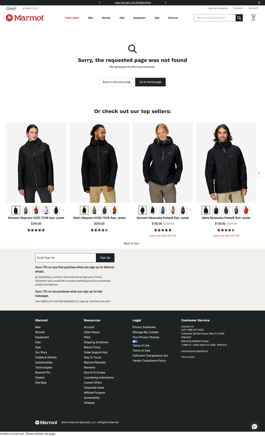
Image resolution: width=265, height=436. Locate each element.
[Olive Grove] (26, 210)
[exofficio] (30, 8)
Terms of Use (140, 345)
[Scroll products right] (259, 173)
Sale (156, 17)
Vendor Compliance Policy (149, 360)
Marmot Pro (42, 372)
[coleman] (12, 8)
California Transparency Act (150, 355)
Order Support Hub (95, 352)
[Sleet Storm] (46, 210)
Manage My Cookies (145, 332)
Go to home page (150, 82)
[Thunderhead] (104, 210)
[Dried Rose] (36, 210)
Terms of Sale (141, 350)
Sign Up (105, 257)
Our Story (41, 352)
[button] (254, 426)
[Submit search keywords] (239, 17)
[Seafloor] (162, 210)
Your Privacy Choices (145, 337)
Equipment (139, 17)
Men (90, 17)
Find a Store (188, 357)
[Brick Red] (246, 210)
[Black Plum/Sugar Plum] (183, 210)
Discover (173, 17)
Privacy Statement (144, 327)
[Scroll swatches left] (8, 210)
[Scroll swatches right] (63, 210)
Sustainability (44, 362)
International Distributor (194, 351)
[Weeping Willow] (173, 210)
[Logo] (25, 17)
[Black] (16, 210)
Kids (122, 17)
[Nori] (226, 210)
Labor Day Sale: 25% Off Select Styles (133, 2)
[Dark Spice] (114, 210)
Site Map (41, 382)
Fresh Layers (72, 17)
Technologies (43, 367)
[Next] (165, 3)
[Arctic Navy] (152, 210)
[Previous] (99, 3)
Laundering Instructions (99, 377)
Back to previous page (117, 82)
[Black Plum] (56, 210)
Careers (40, 377)
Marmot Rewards (95, 362)
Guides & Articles (46, 357)
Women (106, 17)
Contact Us (187, 326)
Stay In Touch (92, 357)
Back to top (131, 243)
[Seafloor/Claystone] (236, 210)
